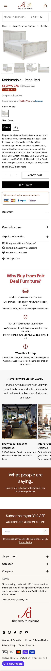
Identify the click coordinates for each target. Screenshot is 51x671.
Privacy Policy (8, 645)
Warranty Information (12, 640)
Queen (6, 127)
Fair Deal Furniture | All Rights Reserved (28, 657)
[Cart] (45, 6)
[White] (5, 113)
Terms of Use (39, 539)
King (16, 127)
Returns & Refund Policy (36, 640)
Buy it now (25, 185)
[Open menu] (5, 5)
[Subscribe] (46, 531)
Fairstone (39, 101)
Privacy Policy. (25, 542)
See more (21, 166)
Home (5, 26)
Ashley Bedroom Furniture (24, 26)
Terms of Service (26, 645)
